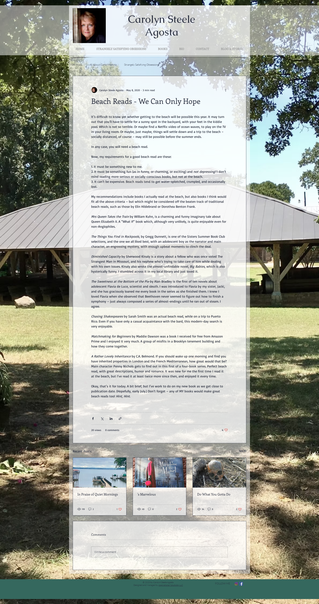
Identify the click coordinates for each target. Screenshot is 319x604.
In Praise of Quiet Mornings (97, 494)
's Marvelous (146, 494)
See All (242, 450)
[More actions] (225, 90)
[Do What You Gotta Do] (219, 473)
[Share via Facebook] (93, 418)
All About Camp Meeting (103, 64)
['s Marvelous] (159, 473)
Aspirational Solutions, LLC (171, 585)
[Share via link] (120, 418)
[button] (241, 64)
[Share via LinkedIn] (111, 418)
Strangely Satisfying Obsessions (141, 64)
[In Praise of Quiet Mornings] (99, 473)
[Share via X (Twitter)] (102, 418)
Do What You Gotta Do (213, 494)
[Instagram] (236, 584)
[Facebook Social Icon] (241, 584)
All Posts (77, 64)
